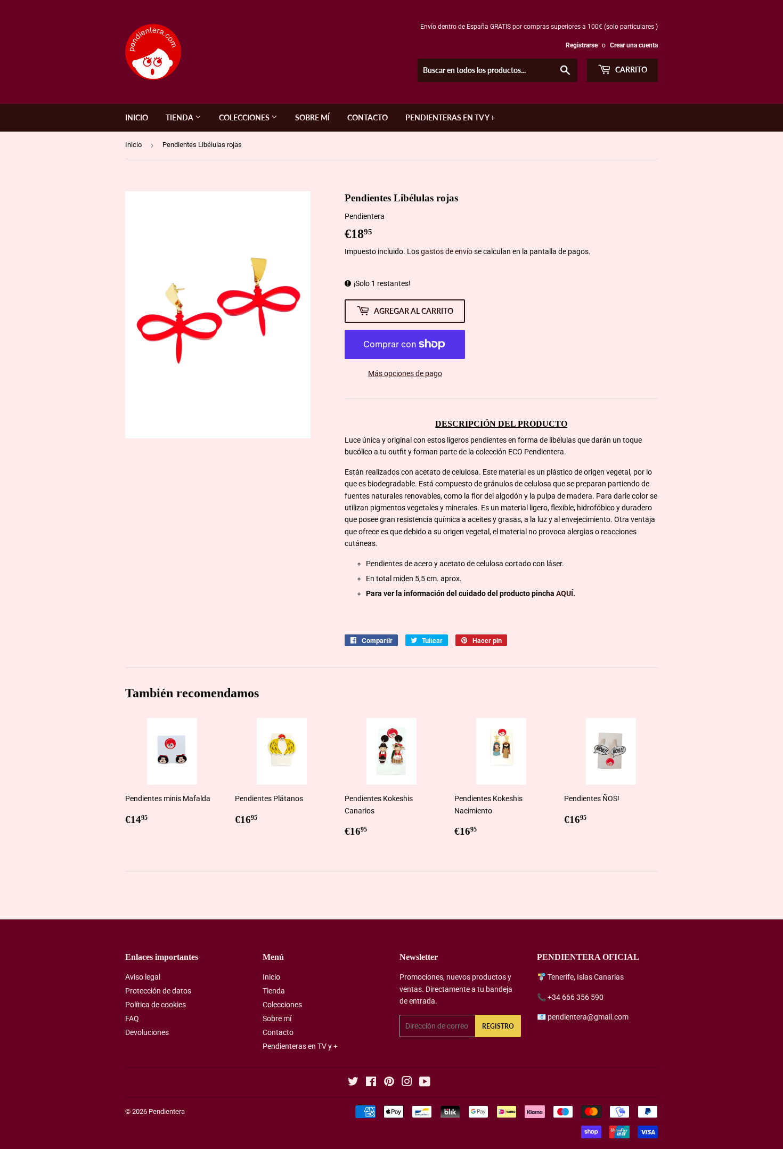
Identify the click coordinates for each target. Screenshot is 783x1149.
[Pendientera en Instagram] (407, 1083)
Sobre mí (312, 117)
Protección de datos (158, 991)
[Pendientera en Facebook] (371, 1083)
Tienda (180, 117)
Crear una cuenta (634, 45)
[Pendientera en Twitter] (353, 1083)
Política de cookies (155, 1004)
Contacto (367, 117)
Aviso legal (142, 977)
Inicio (136, 117)
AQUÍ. (565, 593)
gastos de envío (446, 251)
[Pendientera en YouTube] (424, 1083)
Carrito (630, 69)
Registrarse (582, 45)
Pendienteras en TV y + (450, 117)
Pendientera (167, 1111)
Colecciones (245, 117)
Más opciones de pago (405, 373)
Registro (498, 1026)
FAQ (132, 1018)
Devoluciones (147, 1032)
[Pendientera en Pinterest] (389, 1083)
